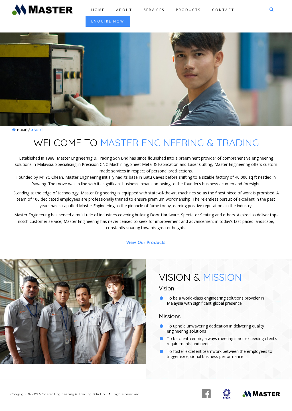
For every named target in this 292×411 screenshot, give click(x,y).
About (124, 9)
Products (188, 9)
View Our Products (146, 242)
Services (154, 9)
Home (98, 9)
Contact (223, 9)
